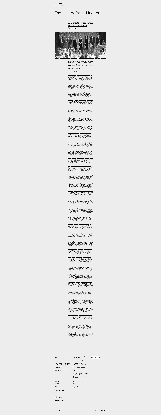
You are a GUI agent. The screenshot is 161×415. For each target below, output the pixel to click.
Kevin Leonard (82, 211)
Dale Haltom (84, 135)
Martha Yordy (75, 242)
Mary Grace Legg (89, 242)
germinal (69, 166)
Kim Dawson (80, 212)
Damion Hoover (89, 135)
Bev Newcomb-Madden (82, 100)
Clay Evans (89, 128)
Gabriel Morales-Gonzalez (80, 163)
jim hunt (86, 188)
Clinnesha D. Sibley (76, 129)
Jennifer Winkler (75, 186)
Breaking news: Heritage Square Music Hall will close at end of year (80, 369)
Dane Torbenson (85, 136)
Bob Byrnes (80, 102)
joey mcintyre (70, 193)
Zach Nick (87, 336)
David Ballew (70, 139)
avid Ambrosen (75, 95)
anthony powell (70, 92)
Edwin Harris (80, 153)
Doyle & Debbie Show (77, 150)
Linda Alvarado (77, 226)
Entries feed (75, 384)
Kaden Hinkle (76, 203)
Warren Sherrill (76, 333)
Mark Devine (83, 238)
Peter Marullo (73, 279)
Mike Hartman (85, 259)
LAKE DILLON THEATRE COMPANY (87, 217)
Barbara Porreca (78, 96)
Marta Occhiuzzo (82, 241)
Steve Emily (81, 315)
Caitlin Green (70, 114)
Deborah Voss (87, 143)
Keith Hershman (80, 208)
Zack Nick (77, 337)
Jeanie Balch (91, 180)
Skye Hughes (70, 310)
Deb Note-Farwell (87, 142)
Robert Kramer (81, 292)
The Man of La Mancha (83, 321)
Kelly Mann (69, 209)
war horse (72, 333)
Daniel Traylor (78, 137)
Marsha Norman (76, 241)
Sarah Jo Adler (87, 301)
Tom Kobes (69, 326)
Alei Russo (72, 78)
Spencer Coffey (82, 311)
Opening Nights (75, 72)
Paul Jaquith (77, 278)
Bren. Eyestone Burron (75, 105)
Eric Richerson (74, 158)
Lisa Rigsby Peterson (81, 229)
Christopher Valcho (85, 126)
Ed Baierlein (72, 152)
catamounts (88, 117)
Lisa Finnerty (89, 228)
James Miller (70, 177)
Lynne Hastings (89, 234)
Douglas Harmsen (70, 150)
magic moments (77, 236)
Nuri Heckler (90, 270)
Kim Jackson (85, 212)
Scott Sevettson (75, 304)
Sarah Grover (82, 301)
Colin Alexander (74, 130)
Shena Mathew (80, 309)
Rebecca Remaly (75, 287)
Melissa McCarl (70, 251)
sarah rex (75, 302)
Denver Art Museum (84, 145)
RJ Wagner (77, 291)
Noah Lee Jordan (70, 270)
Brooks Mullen (70, 111)
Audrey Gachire (79, 94)
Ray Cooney (80, 286)
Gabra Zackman (73, 163)
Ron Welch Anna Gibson (89, 293)
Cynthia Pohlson (79, 135)
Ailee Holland (73, 77)
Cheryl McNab (81, 121)
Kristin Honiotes (80, 216)
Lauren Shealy (88, 220)
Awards (56, 383)
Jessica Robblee (78, 188)
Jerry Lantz (69, 187)
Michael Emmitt (82, 253)
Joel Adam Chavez (71, 192)
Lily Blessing (72, 226)
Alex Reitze (80, 79)
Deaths (56, 387)
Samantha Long (76, 299)
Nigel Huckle (86, 269)
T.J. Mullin (88, 317)
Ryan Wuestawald (85, 295)
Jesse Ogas (77, 187)
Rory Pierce (74, 294)
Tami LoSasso (77, 318)
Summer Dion (72, 317)
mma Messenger (72, 262)
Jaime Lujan (77, 175)
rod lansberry (80, 293)
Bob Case (83, 102)
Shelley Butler (89, 308)
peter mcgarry (77, 279)
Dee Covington (84, 144)
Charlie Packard (79, 120)
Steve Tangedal (85, 315)
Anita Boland (73, 88)
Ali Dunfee (81, 80)
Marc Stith (87, 236)
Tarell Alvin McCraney (76, 319)
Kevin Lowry (87, 211)
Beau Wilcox (88, 96)
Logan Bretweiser (75, 230)
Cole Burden (90, 129)
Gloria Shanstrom (74, 167)
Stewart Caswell (86, 316)
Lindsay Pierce (89, 226)
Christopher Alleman (84, 125)
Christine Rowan (77, 125)
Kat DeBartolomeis (86, 204)
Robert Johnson (76, 292)
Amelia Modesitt (85, 84)
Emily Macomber (85, 155)
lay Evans (85, 221)
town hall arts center (89, 326)
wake (89, 332)
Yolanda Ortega (78, 336)
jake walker (73, 176)
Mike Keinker (90, 259)
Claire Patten (80, 128)
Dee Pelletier (89, 144)
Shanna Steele (74, 307)
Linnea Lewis (73, 228)
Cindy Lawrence (74, 128)
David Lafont (74, 139)
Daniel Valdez (82, 137)
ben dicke (83, 97)
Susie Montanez (80, 317)
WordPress (104, 410)
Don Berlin (74, 147)
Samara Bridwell (76, 300)
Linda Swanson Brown (83, 226)
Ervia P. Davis (78, 161)
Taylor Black (86, 319)
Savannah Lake (84, 302)
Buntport (90, 112)
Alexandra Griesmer (71, 80)
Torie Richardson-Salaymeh (81, 326)
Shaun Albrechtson (79, 308)
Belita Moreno (72, 97)
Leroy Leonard (76, 224)
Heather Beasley (77, 170)
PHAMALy (81, 279)
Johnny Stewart (87, 195)
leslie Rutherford (76, 225)
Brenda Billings (82, 105)
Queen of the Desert (78, 283)
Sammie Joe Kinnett (82, 300)
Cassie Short (83, 117)
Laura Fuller (69, 219)
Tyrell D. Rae (89, 329)
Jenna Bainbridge (89, 183)
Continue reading (77, 68)
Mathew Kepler (87, 243)
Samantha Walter (70, 300)
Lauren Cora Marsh (74, 220)
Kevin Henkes (70, 211)
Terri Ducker (80, 320)
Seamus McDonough (82, 304)
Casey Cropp (75, 117)
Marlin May (72, 241)
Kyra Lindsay (74, 217)
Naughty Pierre (82, 267)
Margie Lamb (83, 237)
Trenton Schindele (85, 327)
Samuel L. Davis (88, 300)
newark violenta (70, 268)
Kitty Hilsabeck (79, 213)
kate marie (69, 205)
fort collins (84, 162)
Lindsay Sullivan (70, 227)
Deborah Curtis (76, 143)
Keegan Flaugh (70, 208)
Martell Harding (87, 241)
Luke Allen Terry (72, 234)
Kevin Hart (90, 210)
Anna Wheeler (73, 89)
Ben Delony (80, 97)
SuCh (90, 316)
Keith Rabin (85, 208)
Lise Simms (90, 229)
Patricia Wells (70, 276)
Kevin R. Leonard (70, 212)
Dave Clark (91, 138)
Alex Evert (76, 79)
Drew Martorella (70, 151)
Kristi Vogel (76, 216)
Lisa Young (86, 229)
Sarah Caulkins (77, 301)
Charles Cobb (70, 119)
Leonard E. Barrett (70, 224)
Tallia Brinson (73, 318)
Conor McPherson (76, 133)
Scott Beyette (78, 303)
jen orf (79, 183)
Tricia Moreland (70, 328)
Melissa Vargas (75, 251)
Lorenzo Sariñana (74, 233)
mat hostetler (82, 243)
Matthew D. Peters (79, 246)
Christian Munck (72, 125)
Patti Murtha (75, 277)
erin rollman (74, 161)
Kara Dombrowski (70, 204)
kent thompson (76, 210)
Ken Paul (83, 209)
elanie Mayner (84, 153)
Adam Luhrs (88, 75)
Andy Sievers (84, 87)
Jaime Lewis (73, 175)
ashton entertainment (73, 94)
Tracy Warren (76, 327)
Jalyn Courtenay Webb (83, 176)
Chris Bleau (79, 122)
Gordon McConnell (80, 167)
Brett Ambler (87, 105)
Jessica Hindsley (87, 187)
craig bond (80, 134)
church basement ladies (80, 127)
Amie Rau (72, 85)
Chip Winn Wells (90, 121)
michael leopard (74, 257)
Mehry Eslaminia (73, 250)
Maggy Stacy (72, 236)
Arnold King (91, 92)
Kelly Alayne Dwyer (90, 208)
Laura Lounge (74, 219)
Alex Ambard (88, 78)
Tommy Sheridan (74, 326)
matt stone (74, 245)
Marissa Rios (70, 238)
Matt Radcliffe (70, 245)
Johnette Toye (82, 195)
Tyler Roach (80, 329)
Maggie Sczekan (86, 235)
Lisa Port (76, 229)
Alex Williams (89, 79)
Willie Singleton (75, 335)
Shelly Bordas (70, 309)
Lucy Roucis (90, 233)
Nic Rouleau (78, 268)
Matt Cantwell (71, 244)
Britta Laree (80, 110)
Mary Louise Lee (70, 243)
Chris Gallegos (83, 122)
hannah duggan (82, 169)
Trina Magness (80, 328)
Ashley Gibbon (79, 93)
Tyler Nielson (76, 329)
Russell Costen (84, 294)
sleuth (73, 310)
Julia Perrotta (90, 201)
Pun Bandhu (72, 283)
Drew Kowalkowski (89, 150)
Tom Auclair (86, 325)
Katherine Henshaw (74, 205)
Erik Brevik (78, 160)
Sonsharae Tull (88, 310)
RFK (91, 287)
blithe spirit (90, 101)
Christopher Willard (73, 127)
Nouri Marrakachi (84, 270)
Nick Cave (85, 268)
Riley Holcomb (73, 291)
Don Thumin (87, 147)
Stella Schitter (81, 312)
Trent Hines (80, 327)
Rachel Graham (88, 284)
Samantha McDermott (82, 299)
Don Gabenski (78, 147)
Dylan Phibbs (87, 151)
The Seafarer (89, 321)
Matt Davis (76, 244)
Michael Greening (85, 254)
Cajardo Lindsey (74, 114)
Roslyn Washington (79, 294)
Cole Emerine (70, 130)
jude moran (74, 201)
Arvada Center (74, 93)
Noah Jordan (90, 269)
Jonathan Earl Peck (84, 196)
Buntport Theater (70, 113)
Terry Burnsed (85, 320)
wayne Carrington (82, 333)
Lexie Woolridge (86, 225)
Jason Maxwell (89, 179)
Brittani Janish (84, 110)
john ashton (87, 193)
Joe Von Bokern (86, 191)
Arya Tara (74, 376)
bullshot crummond (85, 112)
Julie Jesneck (70, 202)
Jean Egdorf (86, 180)
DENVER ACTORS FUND (101, 4)
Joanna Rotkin (81, 191)
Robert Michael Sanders (88, 292)
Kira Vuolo (74, 213)
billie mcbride (72, 101)
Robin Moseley (75, 293)
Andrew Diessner (73, 87)
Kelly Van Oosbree (74, 209)
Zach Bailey (83, 336)
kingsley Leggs (70, 213)
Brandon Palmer (77, 104)
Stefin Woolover (75, 312)
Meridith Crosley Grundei (87, 251)
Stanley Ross (87, 311)
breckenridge (70, 105)
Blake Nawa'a (86, 101)
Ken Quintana (87, 209)
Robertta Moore (70, 293)
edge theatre (83, 152)
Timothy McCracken (83, 324)
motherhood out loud (88, 262)
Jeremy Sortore (90, 186)
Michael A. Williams (79, 252)
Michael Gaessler (75, 254)
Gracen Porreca (82, 168)
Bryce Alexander (70, 112)
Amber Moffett (74, 84)
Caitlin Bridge (84, 113)
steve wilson (90, 315)
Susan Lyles (76, 317)
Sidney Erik (85, 309)
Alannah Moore (88, 77)
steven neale (81, 316)
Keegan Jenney (75, 208)
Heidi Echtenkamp (70, 171)
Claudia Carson (84, 128)
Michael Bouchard (85, 252)
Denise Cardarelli (77, 145)
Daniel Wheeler (87, 137)
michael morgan (85, 257)
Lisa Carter (76, 228)
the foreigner (77, 321)
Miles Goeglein (77, 260)
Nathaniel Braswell (90, 266)
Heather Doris (82, 170)
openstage (69, 274)
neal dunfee (87, 267)
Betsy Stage (72, 100)
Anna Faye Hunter (90, 88)
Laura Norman (78, 219)
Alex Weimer (84, 79)
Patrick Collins (90, 276)
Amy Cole (88, 85)
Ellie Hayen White (76, 367)
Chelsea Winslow (76, 121)
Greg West (86, 168)
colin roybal (89, 130)
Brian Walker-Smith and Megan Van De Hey (84, 109)
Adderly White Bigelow (82, 76)
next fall (74, 268)
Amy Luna (77, 86)
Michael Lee (69, 257)
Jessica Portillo (73, 188)
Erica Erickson (87, 158)
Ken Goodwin (80, 209)
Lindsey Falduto (86, 227)
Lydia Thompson (78, 234)
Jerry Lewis (73, 187)
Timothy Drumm (75, 356)
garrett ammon (87, 163)
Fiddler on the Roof (75, 162)
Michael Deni (72, 253)
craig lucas (84, 134)
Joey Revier (74, 193)
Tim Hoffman (73, 324)
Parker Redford (86, 275)
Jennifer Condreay (88, 184)
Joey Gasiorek (90, 192)
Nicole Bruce (72, 269)
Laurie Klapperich (75, 221)
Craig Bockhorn (75, 134)
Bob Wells (72, 103)
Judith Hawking (79, 201)
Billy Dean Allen (76, 101)
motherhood (82, 262)
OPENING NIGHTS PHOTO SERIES (89, 4)
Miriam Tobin (82, 261)
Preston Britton (83, 282)
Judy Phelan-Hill (84, 201)
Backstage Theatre (81, 95)
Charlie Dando (90, 119)
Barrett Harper (84, 96)
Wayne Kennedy (87, 333)
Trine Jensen (85, 328)
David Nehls (87, 139)
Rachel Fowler (84, 284)
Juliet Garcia (74, 202)
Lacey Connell (79, 217)
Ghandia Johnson (87, 166)
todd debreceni (76, 325)
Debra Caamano (74, 144)
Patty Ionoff (79, 277)
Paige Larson (77, 275)
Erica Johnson (70, 159)
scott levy (85, 303)
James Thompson (83, 177)
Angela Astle (88, 87)
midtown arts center (80, 259)
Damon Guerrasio (70, 136)
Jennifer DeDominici (71, 185)
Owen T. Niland (88, 274)
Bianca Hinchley (89, 100)
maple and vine (82, 236)
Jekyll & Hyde (72, 183)
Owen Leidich (83, 274)
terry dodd (89, 320)
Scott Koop (82, 303)
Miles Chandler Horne (71, 260)
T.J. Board (85, 317)
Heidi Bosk (91, 170)
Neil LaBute (91, 267)
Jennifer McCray (70, 186)
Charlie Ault (85, 119)
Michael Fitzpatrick (88, 253)
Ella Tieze (71, 154)
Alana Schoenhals (82, 77)
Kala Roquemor (90, 203)
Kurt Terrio (89, 216)
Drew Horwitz (83, 150)
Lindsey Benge (75, 227)
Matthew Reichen (90, 246)
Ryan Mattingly (80, 295)
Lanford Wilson (78, 218)
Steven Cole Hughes (71, 316)
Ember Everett (82, 154)
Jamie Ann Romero (89, 177)
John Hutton (77, 194)
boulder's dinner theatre (82, 103)
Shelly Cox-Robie (75, 309)
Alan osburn (77, 77)
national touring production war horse (74, 267)
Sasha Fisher (79, 302)
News (56, 396)
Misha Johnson (86, 261)
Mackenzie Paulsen (75, 235)
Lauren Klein (79, 220)
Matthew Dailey (84, 246)
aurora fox (90, 94)
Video (56, 404)
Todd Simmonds (81, 325)
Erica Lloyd (74, 159)
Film (55, 393)
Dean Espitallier (73, 142)
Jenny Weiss (81, 186)
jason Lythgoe (85, 179)
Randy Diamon (90, 285)
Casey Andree (70, 117)
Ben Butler (76, 97)
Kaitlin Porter (81, 203)
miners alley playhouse (83, 260)
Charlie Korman (70, 120)
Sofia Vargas (77, 310)
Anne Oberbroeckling (79, 89)
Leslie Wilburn (81, 225)
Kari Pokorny (75, 361)
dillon (71, 147)
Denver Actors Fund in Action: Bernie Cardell (62, 363)
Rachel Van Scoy (75, 285)
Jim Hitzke (83, 188)
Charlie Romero (85, 120)
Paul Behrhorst (88, 277)
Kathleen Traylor (90, 205)
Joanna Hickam (76, 191)
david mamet (79, 139)
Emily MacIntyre (79, 155)
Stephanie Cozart (86, 312)
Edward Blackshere (74, 153)
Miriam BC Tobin (76, 261)
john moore (77, 195)
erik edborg (82, 160)
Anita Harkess (77, 88)
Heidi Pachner (76, 171)
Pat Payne (91, 275)
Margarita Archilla (78, 237)
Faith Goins (69, 162)
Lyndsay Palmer (83, 234)
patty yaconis (83, 277)
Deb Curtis (77, 142)
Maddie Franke (81, 235)
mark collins (79, 238)
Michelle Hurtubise (73, 259)
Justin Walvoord (90, 202)
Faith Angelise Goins (89, 161)
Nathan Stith (84, 266)
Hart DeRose (72, 170)
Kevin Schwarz (75, 212)
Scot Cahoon (89, 302)
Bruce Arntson (75, 111)
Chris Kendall (88, 122)
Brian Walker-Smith (74, 109)
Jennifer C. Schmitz (82, 184)
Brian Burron (91, 105)
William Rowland (70, 335)
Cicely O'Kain (86, 127)
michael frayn (70, 254)
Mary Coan (85, 242)
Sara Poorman (73, 301)
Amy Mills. (88, 86)
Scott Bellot (73, 303)
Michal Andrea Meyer (85, 258)
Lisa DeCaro (84, 228)
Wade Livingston (85, 332)
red (90, 287)
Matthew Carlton (72, 246)
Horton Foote (87, 171)
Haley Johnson (70, 169)
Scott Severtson (70, 304)
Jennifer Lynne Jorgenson (87, 185)
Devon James (87, 146)
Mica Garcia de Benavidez (72, 252)
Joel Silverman (85, 192)
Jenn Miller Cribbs (84, 183)
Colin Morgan (80, 130)
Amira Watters (76, 85)
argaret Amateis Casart (80, 92)
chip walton (86, 121)
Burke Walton (75, 113)
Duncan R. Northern (81, 151)
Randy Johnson (70, 286)
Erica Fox (91, 158)
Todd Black (71, 325)
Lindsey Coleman (81, 227)
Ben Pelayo (87, 97)
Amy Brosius (85, 85)
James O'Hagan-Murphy (76, 177)
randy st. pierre (75, 286)
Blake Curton (82, 101)
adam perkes (72, 76)
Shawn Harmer (84, 308)
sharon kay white (73, 308)
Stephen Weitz (76, 315)
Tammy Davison (82, 318)
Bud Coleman (75, 112)
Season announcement (59, 400)
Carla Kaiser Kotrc (80, 114)
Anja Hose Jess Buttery (83, 88)
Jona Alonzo (73, 196)
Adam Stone (77, 76)
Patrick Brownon (75, 276)
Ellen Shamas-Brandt (76, 154)
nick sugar (88, 268)
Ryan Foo (72, 295)
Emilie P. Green (87, 154)
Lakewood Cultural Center (72, 218)
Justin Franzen (84, 202)
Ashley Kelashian (85, 93)
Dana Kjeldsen (80, 136)
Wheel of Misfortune (72, 334)
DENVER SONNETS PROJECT (60, 390)
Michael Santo (73, 258)
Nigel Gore (81, 269)
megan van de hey (87, 249)
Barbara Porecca (73, 96)
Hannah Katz (87, 169)
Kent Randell (72, 210)
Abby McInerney (73, 75)
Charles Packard (75, 119)
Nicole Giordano (77, 269)
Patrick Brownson (81, 276)
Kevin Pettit (91, 211)
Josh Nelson (85, 200)
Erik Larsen (86, 160)
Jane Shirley (80, 178)
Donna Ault (91, 147)
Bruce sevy (85, 111)
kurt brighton (85, 216)
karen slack (80, 204)
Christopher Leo (78, 126)
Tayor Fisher (72, 320)
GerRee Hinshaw (81, 166)
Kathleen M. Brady (85, 205)
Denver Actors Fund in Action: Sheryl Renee (62, 361)
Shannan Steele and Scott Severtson (83, 307)
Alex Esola (72, 79)
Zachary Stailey (73, 337)
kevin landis (78, 211)
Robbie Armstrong (70, 292)
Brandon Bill (72, 104)
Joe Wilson (91, 191)
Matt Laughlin (86, 244)
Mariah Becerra (88, 237)
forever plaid (80, 162)
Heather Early (87, 170)
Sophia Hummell (70, 311)
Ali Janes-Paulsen (90, 80)
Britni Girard (75, 110)
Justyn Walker (70, 203)
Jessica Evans (82, 187)
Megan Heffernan (80, 249)
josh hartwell (81, 200)
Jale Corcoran (77, 176)
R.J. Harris (83, 283)
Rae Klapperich (85, 285)
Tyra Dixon (84, 329)
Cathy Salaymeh (74, 118)
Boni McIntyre (76, 103)
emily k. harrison (73, 155)
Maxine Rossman (70, 249)
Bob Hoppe (87, 102)
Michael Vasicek (78, 258)
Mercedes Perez (80, 251)
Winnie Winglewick (81, 335)
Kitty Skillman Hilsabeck (85, 213)
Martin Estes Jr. (80, 242)
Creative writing (57, 384)
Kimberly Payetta (90, 212)
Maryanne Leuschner (76, 243)
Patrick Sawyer (70, 277)
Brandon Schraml (82, 104)
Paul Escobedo (72, 278)
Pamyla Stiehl (82, 275)
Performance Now (86, 278)
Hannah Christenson (76, 169)
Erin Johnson (70, 161)
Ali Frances (85, 80)
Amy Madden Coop (83, 86)
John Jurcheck (89, 194)
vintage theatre (79, 332)
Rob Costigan (81, 291)
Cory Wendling (88, 133)
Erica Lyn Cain (79, 159)
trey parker (90, 327)
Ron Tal (84, 293)
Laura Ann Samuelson (89, 218)
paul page (81, 278)
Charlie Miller (75, 120)
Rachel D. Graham (74, 284)
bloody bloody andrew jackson (73, 102)
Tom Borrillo (91, 325)
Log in (74, 383)
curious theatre (74, 135)
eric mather (69, 158)
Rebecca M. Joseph (85, 286)
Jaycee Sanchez (81, 180)
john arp (83, 193)
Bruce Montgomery (80, 111)
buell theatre (80, 112)
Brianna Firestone (70, 110)
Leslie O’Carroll (86, 224)
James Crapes (89, 176)
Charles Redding (80, 119)
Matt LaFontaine (80, 244)
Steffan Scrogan (70, 312)
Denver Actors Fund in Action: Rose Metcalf (62, 364)
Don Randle (83, 147)
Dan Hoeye (75, 136)
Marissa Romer (74, 238)
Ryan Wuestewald (75, 296)
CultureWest (58, 3)
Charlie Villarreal (70, 121)
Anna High (69, 89)
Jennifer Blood (76, 184)
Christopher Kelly (73, 126)
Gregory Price (91, 168)
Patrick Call (86, 276)
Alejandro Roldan (77, 78)
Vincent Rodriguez (74, 332)
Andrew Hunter (79, 87)
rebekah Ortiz (87, 287)
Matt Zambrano (78, 245)
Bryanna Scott (90, 111)
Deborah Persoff (81, 143)
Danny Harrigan (78, 138)
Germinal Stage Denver (74, 166)
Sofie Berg (80, 310)
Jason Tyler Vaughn (71, 180)
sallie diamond (89, 296)
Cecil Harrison (80, 118)
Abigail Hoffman (79, 75)
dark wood (82, 138)
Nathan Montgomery (79, 266)
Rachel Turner (70, 285)
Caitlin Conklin (88, 113)
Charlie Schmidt (90, 120)
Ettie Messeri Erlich (76, 364)
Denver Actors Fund (58, 389)
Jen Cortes (76, 183)
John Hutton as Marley (82, 194)
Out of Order (73, 274)
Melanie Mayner (82, 250)
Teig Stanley (76, 320)
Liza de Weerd (70, 230)
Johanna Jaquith (79, 193)
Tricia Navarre (75, 328)
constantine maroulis (83, 133)
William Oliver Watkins (89, 334)
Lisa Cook (80, 228)
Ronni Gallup (70, 294)
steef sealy (91, 311)
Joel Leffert (76, 192)
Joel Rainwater (80, 192)
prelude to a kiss (72, 282)
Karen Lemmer (76, 204)
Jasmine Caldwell (79, 179)
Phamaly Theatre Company (88, 279)
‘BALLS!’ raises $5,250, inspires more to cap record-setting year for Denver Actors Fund (80, 373)
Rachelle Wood (80, 285)
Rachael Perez (87, 283)
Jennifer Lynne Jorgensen (79, 185)
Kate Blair (90, 204)
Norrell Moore (79, 270)
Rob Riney (89, 291)
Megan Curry (75, 249)
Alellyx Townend (82, 78)
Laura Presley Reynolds (85, 219)
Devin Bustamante (76, 146)
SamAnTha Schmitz (89, 299)
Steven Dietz (77, 316)
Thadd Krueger (72, 321)
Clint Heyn (81, 129)
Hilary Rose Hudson (82, 171)
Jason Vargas (76, 180)
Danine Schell (73, 138)
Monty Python (78, 262)
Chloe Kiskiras (70, 122)
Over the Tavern (78, 274)
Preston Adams (78, 282)
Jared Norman (74, 179)
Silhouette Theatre (90, 309)
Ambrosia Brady (79, 84)
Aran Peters (75, 92)
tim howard (77, 324)
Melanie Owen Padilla (89, 250)
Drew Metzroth (75, 151)
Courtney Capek (70, 134)
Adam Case (84, 75)
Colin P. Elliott (84, 130)
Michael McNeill (79, 257)
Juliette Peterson (79, 202)
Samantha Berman (70, 299)
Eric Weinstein (82, 158)
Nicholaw (81, 268)
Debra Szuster (79, 144)
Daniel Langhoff (72, 137)
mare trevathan (72, 237)
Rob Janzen (86, 291)
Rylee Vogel (80, 296)
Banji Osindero (86, 95)
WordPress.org (75, 387)
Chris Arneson (75, 122)
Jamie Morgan (70, 178)
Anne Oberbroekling (86, 89)
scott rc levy (90, 303)
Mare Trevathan (75, 371)
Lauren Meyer (83, 220)
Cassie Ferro (79, 117)
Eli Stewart (88, 153)
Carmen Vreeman (86, 114)
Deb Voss (71, 143)
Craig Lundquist (88, 134)
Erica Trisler (74, 160)
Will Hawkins (78, 334)
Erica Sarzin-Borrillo (84, 159)
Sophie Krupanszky (76, 311)
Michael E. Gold (77, 253)
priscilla (69, 283)
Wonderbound (87, 335)
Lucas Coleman (85, 233)
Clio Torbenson (85, 129)
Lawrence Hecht (81, 221)
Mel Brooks (78, 250)
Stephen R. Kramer (71, 315)
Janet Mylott (84, 178)
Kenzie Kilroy (82, 210)
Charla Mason (89, 118)
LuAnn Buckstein (79, 233)
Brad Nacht (88, 103)
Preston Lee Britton (89, 282)
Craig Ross (69, 135)
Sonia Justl (84, 310)
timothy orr (88, 324)
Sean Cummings (88, 304)
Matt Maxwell (90, 244)
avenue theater (70, 95)
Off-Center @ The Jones (74, 271)
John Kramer (70, 195)
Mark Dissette (88, 238)
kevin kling (74, 211)
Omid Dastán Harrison (86, 271)
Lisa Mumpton (72, 229)
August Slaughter (85, 94)
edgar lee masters (77, 152)
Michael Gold (80, 254)
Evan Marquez (83, 161)
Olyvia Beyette (80, 271)
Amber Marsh (70, 84)
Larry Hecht (83, 218)
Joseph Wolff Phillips (75, 200)
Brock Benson (89, 110)
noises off (75, 270)
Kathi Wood (80, 205)
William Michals (83, 334)
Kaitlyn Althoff (85, 203)
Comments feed (75, 386)
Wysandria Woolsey (73, 336)
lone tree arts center (81, 230)
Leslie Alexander (81, 224)
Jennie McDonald (70, 184)
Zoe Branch (86, 337)
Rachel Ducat (79, 284)
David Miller (83, 139)
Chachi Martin (84, 118)
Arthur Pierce (70, 93)
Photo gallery (80, 72)
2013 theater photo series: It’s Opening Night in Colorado (80, 25)
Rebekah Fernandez (81, 287)
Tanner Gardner (88, 318)
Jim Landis (89, 188)
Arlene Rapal (87, 92)
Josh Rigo (88, 200)
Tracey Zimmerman (71, 327)
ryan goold (75, 295)
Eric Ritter (78, 158)
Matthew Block (84, 245)
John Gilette (73, 194)
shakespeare (70, 307)
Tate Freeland (82, 319)
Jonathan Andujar (78, 196)
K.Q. (73, 203)
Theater (84, 72)
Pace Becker (73, 275)
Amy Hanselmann (73, 86)
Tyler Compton (71, 329)
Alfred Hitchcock (77, 80)
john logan (73, 195)
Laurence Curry (70, 221)
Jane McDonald (75, 178)
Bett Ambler (76, 100)
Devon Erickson (82, 146)
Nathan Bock (73, 266)
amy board (80, 85)
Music (56, 394)
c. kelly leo (79, 113)
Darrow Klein (87, 138)
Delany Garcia (72, 145)
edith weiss (87, 152)
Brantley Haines (88, 104)
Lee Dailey (89, 221)
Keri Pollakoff (86, 210)
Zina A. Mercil (82, 337)
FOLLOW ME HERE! (77, 4)
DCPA (56, 386)
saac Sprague (85, 296)
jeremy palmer (85, 186)
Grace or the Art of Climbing (74, 168)
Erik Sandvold (90, 160)
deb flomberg (82, 142)
